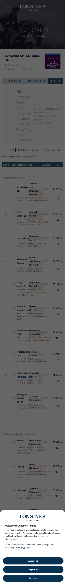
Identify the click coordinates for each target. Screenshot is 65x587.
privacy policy (23, 547)
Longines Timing (32, 518)
